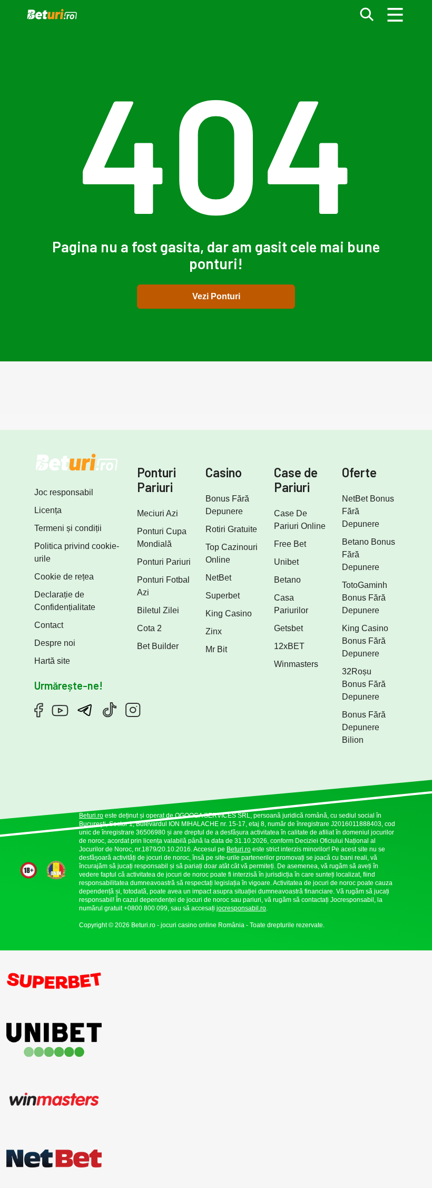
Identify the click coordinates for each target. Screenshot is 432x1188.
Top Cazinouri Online (231, 553)
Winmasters (296, 664)
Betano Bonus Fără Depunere (368, 554)
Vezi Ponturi (216, 296)
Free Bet (290, 543)
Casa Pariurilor (291, 604)
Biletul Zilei (158, 610)
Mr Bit (216, 649)
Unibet (286, 561)
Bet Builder (158, 646)
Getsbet (288, 628)
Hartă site (52, 660)
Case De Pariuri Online (300, 520)
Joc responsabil (63, 492)
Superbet (222, 595)
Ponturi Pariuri (164, 561)
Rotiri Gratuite (231, 529)
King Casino (228, 613)
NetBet (218, 577)
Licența (48, 510)
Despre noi (54, 643)
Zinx (213, 631)
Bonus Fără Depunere (227, 505)
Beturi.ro (91, 815)
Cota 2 (149, 628)
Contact (48, 625)
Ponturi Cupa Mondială (161, 537)
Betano (287, 579)
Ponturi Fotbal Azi (163, 586)
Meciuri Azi (157, 513)
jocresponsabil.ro (241, 908)
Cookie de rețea (64, 576)
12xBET (289, 646)
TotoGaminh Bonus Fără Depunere (364, 598)
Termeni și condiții (68, 528)
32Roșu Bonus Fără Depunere (364, 684)
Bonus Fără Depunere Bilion (364, 727)
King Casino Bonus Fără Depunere (365, 641)
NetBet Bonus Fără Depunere (368, 511)
